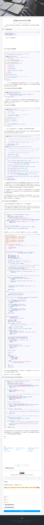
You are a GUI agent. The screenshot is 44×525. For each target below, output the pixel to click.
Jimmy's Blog (7, 3)
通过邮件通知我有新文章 (9, 507)
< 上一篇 (5, 478)
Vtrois (27, 521)
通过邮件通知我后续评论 (9, 504)
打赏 (19, 465)
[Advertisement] (23, 43)
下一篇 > (38, 478)
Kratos (20, 521)
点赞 (26, 465)
